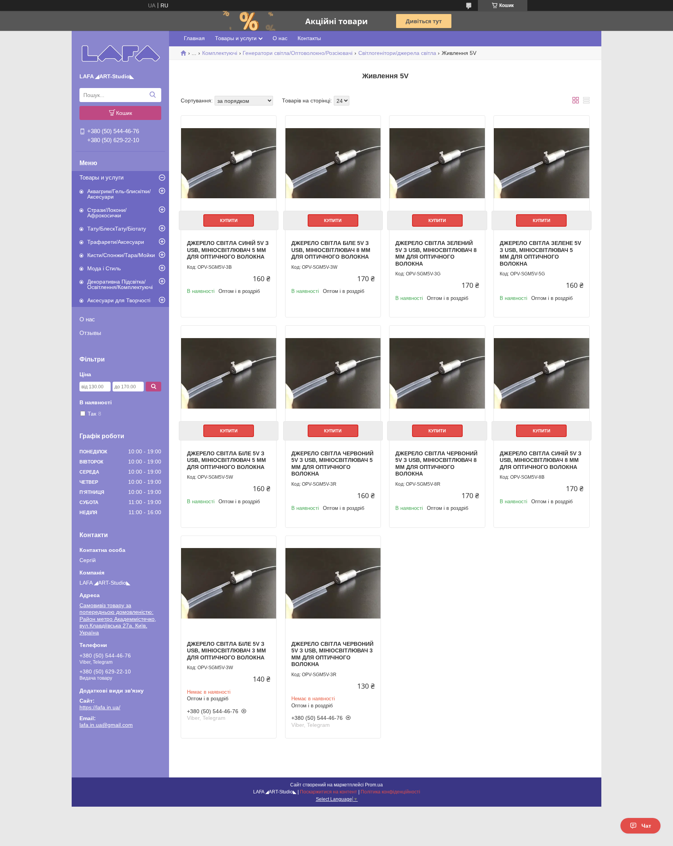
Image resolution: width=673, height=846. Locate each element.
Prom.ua (374, 785)
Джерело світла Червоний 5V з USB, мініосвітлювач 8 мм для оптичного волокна (436, 463)
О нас (87, 319)
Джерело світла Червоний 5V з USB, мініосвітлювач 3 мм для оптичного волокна (332, 654)
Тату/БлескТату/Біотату (116, 229)
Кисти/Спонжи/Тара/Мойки (121, 255)
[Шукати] (152, 95)
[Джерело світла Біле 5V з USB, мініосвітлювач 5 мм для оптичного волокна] (228, 373)
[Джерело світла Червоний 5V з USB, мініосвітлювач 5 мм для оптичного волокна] (333, 373)
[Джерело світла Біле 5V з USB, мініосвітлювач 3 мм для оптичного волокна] (228, 583)
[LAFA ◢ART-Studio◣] (120, 53)
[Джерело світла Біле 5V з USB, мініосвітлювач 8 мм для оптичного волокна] (333, 163)
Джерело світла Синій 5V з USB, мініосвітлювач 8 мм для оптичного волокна (540, 460)
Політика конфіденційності (390, 792)
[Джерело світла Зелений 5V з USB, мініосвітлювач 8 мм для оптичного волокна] (436, 163)
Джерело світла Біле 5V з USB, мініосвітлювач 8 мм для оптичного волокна (330, 250)
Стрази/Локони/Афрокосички (107, 213)
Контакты (309, 38)
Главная (194, 38)
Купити (229, 220)
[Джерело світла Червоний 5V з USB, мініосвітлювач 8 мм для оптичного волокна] (436, 373)
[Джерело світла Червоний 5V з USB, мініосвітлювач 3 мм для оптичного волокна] (333, 583)
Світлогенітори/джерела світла (397, 53)
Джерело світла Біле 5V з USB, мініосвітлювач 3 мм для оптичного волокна (226, 651)
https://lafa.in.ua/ (99, 707)
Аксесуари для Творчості (118, 300)
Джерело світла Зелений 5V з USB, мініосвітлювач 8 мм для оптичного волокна (436, 253)
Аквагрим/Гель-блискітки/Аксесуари (119, 194)
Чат (646, 826)
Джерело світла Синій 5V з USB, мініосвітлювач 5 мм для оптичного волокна (228, 250)
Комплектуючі (219, 53)
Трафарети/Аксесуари (115, 242)
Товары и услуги (101, 177)
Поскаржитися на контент (328, 792)
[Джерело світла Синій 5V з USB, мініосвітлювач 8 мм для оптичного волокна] (541, 373)
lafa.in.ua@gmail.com (106, 725)
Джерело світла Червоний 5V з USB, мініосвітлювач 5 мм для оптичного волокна (332, 463)
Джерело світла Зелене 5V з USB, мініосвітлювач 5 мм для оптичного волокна (540, 253)
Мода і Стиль (104, 268)
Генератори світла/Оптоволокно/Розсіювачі (297, 53)
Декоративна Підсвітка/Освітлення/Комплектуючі (120, 284)
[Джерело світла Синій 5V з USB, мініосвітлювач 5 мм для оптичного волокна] (228, 163)
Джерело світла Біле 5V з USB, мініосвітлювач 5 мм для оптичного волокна (226, 460)
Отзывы (90, 333)
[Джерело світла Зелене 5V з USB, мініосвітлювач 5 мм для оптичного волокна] (541, 163)
